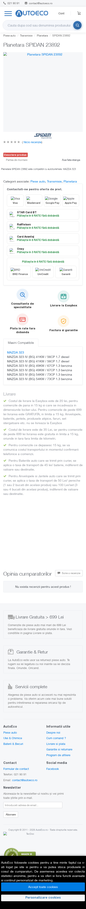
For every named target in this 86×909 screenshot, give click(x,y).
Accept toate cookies (43, 887)
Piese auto (9, 35)
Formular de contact (16, 769)
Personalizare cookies (43, 897)
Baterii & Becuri (13, 744)
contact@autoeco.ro (40, 3)
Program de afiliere (58, 755)
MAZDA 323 (15, 352)
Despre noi (53, 732)
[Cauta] (77, 25)
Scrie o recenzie (70, 573)
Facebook (52, 769)
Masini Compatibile (21, 342)
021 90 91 (13, 3)
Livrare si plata (55, 744)
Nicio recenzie (32, 142)
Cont (61, 13)
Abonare (11, 814)
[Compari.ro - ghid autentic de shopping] (19, 855)
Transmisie (26, 35)
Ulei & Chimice (12, 738)
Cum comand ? (56, 738)
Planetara (42, 35)
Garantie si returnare (59, 749)
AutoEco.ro (42, 829)
